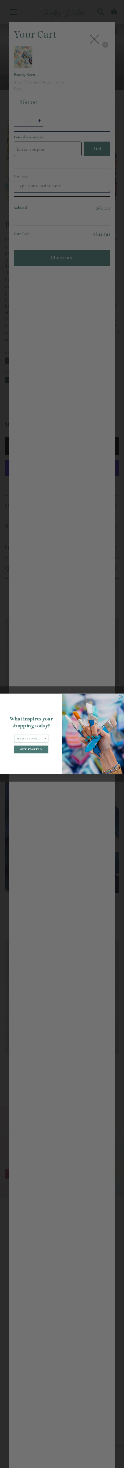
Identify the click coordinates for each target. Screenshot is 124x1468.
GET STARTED (31, 749)
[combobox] (30, 738)
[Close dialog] (120, 697)
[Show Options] (45, 738)
